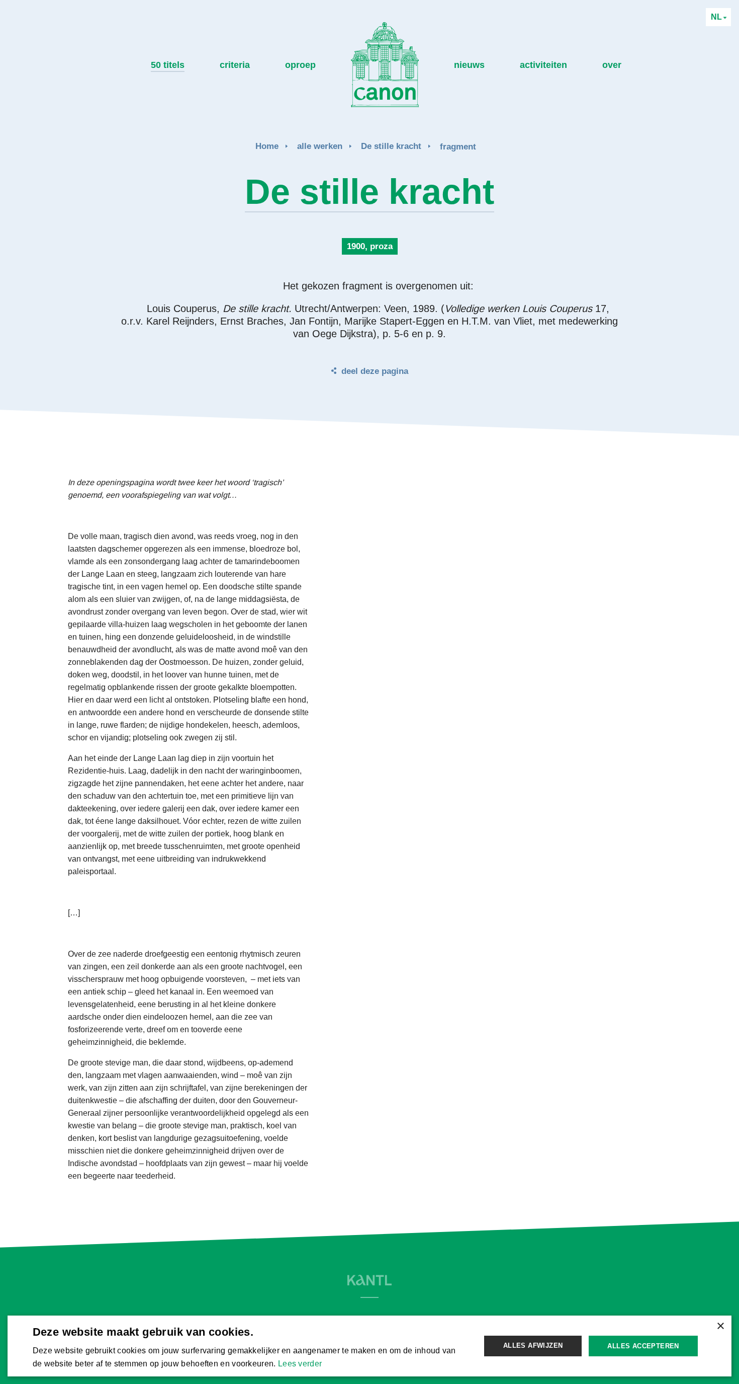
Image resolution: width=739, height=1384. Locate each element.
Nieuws (469, 65)
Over (611, 65)
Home (267, 146)
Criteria (235, 65)
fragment (458, 146)
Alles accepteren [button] (643, 1346)
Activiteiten (543, 65)
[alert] (370, 1346)
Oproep (300, 65)
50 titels (167, 65)
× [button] (720, 1326)
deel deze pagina (374, 371)
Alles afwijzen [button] (533, 1345)
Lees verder (300, 1363)
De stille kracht (391, 146)
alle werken (319, 146)
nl (717, 17)
